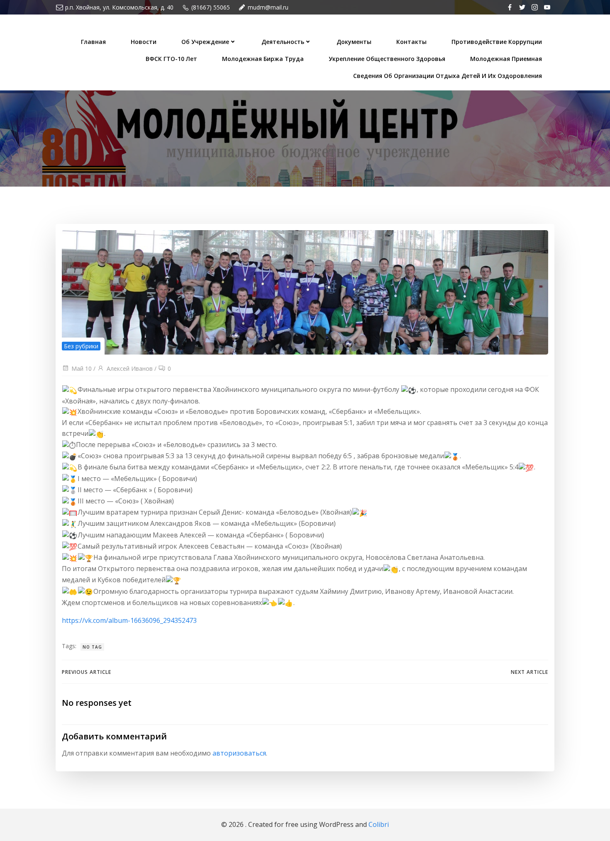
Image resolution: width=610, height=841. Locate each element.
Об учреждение (205, 42)
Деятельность (282, 42)
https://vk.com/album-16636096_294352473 (129, 620)
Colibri (378, 824)
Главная (93, 42)
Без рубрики (81, 346)
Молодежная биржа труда (263, 59)
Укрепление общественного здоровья (387, 59)
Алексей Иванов (130, 368)
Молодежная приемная (506, 59)
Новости (143, 42)
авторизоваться (239, 753)
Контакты (411, 42)
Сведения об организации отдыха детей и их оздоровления (447, 76)
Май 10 (81, 368)
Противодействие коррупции (496, 42)
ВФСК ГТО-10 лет (171, 59)
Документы (354, 42)
